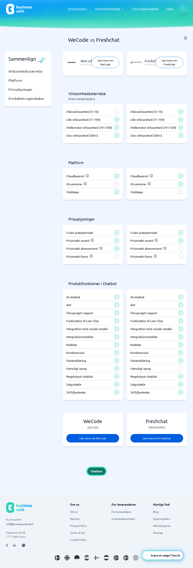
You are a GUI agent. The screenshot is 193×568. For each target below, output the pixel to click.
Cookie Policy (78, 539)
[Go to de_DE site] (77, 557)
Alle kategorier (162, 525)
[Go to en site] (135, 557)
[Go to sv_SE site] (126, 557)
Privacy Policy (78, 525)
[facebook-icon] (7, 545)
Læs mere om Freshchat (169, 62)
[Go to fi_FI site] (96, 557)
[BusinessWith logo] (19, 9)
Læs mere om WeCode (105, 62)
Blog (156, 511)
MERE (169, 9)
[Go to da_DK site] (57, 557)
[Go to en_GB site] (67, 557)
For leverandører (121, 511)
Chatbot (96, 471)
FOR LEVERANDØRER (145, 9)
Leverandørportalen (123, 518)
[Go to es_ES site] (86, 557)
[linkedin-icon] (14, 545)
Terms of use (77, 532)
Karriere (75, 518)
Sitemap (158, 532)
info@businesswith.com (20, 524)
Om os (74, 511)
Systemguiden (161, 518)
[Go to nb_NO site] (116, 557)
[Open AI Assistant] (23, 545)
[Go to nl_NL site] (106, 557)
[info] (185, 38)
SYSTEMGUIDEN (77, 9)
